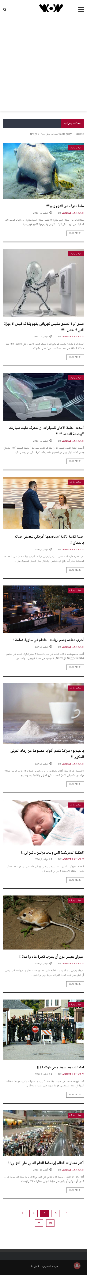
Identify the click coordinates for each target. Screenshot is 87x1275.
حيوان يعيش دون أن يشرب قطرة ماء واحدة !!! (51, 957)
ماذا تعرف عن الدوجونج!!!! (65, 206)
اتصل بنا (35, 1266)
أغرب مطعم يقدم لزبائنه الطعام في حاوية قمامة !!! (48, 640)
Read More (75, 233)
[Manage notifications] (77, 1265)
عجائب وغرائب (75, 148)
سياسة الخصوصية (50, 1266)
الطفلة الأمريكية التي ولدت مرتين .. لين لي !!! (52, 853)
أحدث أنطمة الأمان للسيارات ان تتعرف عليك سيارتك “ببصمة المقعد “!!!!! (46, 431)
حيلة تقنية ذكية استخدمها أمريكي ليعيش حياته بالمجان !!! (49, 540)
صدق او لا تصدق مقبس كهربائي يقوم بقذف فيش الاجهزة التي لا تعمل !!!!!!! (44, 327)
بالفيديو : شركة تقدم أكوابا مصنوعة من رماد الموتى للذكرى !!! (47, 754)
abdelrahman (73, 213)
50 (50, 1223)
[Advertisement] (43, 64)
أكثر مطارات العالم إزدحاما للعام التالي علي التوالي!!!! (46, 1163)
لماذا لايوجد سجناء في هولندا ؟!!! (60, 1067)
